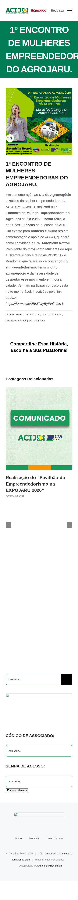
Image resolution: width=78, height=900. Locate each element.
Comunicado (55, 314)
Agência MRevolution (50, 865)
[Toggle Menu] (69, 10)
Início (18, 838)
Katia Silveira (16, 314)
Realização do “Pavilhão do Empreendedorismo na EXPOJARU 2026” (39, 428)
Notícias (34, 838)
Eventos (22, 320)
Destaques (11, 320)
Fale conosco (55, 838)
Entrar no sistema (17, 790)
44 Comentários (37, 320)
